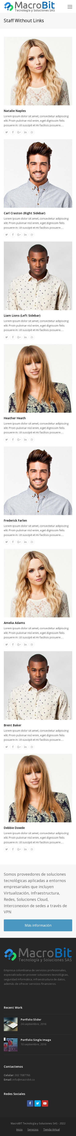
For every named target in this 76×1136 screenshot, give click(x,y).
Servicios (32, 1129)
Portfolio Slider (31, 1019)
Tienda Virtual (51, 1129)
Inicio (19, 1129)
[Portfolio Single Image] (11, 1044)
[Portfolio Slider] (11, 1024)
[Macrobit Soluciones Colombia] (38, 961)
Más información (38, 925)
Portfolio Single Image (36, 1040)
